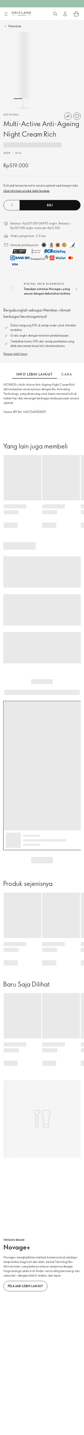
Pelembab (14, 26)
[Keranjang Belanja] (76, 13)
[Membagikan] (68, 116)
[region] (42, 70)
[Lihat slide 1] (18, 102)
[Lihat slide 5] (56, 102)
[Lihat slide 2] (27, 102)
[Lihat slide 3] (37, 102)
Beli (50, 205)
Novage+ (11, 114)
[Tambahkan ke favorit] (77, 116)
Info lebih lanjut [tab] (34, 374)
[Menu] (5, 14)
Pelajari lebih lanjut (15, 354)
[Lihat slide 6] (66, 102)
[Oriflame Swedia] (21, 13)
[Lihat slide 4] (47, 102)
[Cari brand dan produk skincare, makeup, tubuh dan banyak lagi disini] (55, 14)
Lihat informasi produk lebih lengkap (26, 191)
